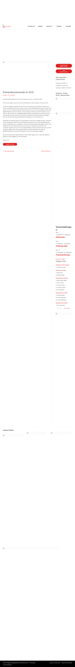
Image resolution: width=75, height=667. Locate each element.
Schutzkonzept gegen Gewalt (64, 66)
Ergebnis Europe (10, 144)
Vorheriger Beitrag (8, 151)
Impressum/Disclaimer (55, 662)
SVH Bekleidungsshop (64, 71)
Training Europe (63, 255)
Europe (5, 95)
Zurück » (68, 308)
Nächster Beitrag (46, 151)
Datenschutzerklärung (67, 662)
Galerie (68, 26)
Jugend (58, 26)
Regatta (49, 26)
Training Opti (61, 246)
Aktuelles (31, 26)
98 (64, 308)
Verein (40, 26)
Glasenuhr (60, 237)
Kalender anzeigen (60, 259)
